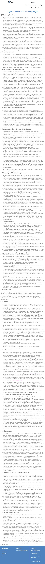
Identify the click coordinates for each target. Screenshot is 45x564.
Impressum (4, 553)
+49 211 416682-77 (37, 560)
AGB (3, 555)
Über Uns (31, 7)
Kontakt (37, 7)
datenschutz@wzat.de (34, 373)
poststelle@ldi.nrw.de (17, 380)
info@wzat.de (37, 561)
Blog (41, 5)
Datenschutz (4, 551)
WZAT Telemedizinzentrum (31, 5)
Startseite (33, 2)
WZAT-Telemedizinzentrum (22, 550)
